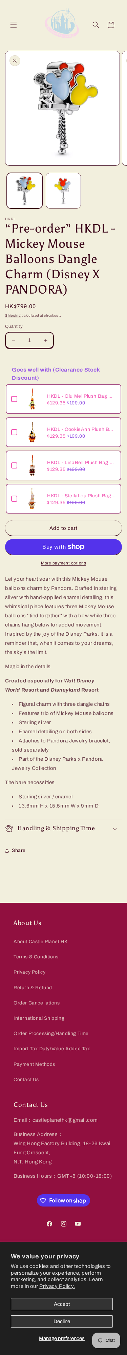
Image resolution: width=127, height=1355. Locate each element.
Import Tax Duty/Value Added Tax (52, 1048)
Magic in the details (28, 666)
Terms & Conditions (36, 956)
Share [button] (19, 850)
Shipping (13, 315)
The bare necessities (30, 782)
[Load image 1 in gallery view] (24, 190)
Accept (62, 1304)
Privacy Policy (29, 972)
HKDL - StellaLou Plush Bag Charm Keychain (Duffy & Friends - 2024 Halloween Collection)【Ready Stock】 (81, 495)
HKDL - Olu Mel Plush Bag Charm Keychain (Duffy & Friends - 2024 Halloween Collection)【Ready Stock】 (81, 396)
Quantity (14, 326)
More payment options (63, 563)
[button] (13, 24)
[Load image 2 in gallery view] (63, 190)
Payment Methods (34, 1064)
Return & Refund (33, 987)
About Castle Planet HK (40, 941)
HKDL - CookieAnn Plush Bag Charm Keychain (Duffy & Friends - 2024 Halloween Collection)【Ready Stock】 (81, 429)
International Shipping (39, 1018)
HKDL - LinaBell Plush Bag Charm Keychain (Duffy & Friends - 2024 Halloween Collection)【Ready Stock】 (81, 462)
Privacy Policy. (57, 1286)
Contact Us (26, 1079)
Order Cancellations (37, 1002)
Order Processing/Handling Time (51, 1033)
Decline (62, 1321)
